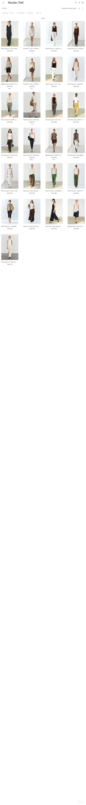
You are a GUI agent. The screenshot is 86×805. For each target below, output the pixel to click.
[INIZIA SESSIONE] (79, 2)
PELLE (38, 13)
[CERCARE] (76, 2)
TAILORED (21, 13)
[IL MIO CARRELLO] (82, 2)
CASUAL (30, 13)
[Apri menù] (3, 2)
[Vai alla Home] (16, 2)
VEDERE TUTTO (8, 13)
